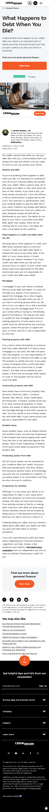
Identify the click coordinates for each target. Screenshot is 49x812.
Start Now (24, 584)
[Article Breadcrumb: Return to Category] (3, 8)
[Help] (30, 3)
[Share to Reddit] (26, 600)
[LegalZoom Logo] (14, 3)
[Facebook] (31, 753)
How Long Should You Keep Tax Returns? (19, 653)
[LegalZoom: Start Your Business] (11, 113)
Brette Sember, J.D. (22, 131)
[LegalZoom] (24, 743)
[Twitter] (39, 753)
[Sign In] (35, 3)
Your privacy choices (11, 796)
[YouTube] (17, 753)
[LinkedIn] (24, 753)
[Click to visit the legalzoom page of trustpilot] (24, 76)
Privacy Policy (35, 788)
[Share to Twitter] (4, 600)
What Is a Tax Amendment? (13, 630)
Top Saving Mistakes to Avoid (14, 634)
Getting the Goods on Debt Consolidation (19, 637)
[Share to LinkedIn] (19, 600)
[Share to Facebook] (12, 600)
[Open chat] (46, 808)
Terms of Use (21, 788)
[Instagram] (10, 753)
